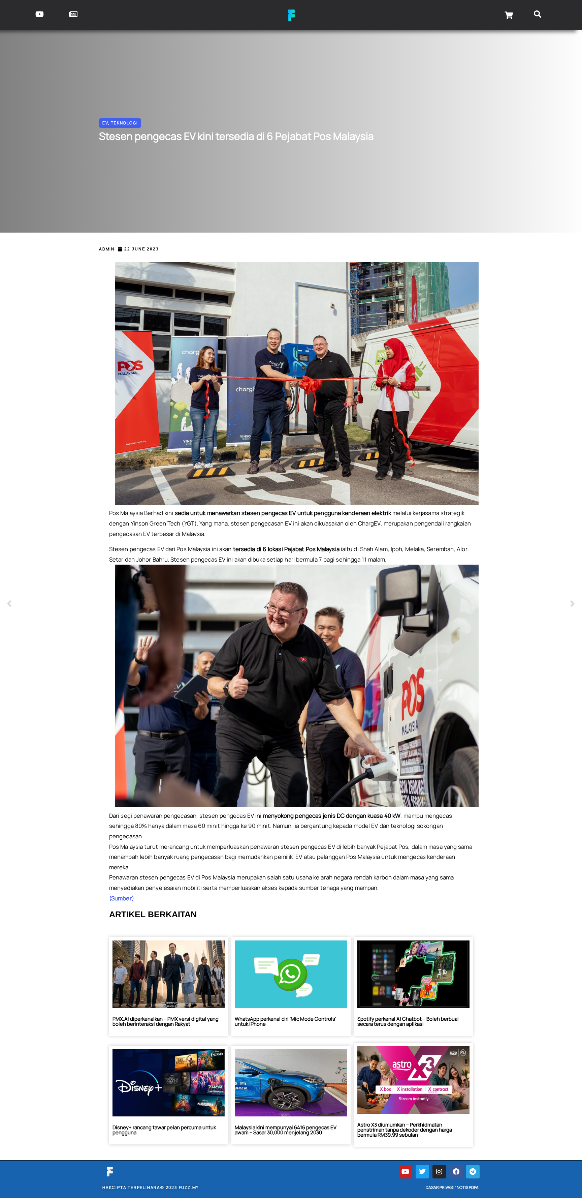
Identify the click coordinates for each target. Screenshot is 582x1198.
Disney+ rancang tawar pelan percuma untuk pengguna (164, 1130)
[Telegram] (473, 1171)
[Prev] (149, 604)
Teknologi (124, 123)
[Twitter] (422, 1171)
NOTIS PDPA (468, 1187)
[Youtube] (405, 1171)
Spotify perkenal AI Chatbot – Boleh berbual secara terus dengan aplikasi (408, 1021)
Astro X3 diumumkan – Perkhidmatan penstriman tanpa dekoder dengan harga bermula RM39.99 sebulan (404, 1129)
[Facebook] (456, 1171)
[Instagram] (439, 1171)
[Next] (433, 604)
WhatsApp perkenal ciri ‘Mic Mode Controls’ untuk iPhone (285, 1021)
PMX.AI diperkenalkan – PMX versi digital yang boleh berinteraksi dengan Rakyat (165, 1021)
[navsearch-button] (537, 15)
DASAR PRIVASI (440, 1187)
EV (105, 123)
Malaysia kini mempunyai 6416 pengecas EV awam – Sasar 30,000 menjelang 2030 (285, 1130)
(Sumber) (121, 898)
